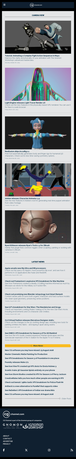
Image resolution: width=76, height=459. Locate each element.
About (6, 436)
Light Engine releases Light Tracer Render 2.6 (25, 103)
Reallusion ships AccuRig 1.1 (17, 151)
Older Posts (66, 399)
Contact (7, 439)
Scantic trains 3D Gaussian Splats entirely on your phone (30, 370)
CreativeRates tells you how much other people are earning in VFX (34, 378)
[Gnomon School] (12, 426)
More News (38, 346)
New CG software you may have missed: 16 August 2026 (29, 394)
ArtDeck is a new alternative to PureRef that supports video (31, 386)
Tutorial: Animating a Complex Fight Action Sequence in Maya (32, 56)
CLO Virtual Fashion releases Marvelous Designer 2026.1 (29, 320)
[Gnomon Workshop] (33, 426)
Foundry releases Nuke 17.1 (17, 362)
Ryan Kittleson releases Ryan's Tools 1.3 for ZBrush (27, 245)
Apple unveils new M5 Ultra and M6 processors (25, 268)
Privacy (6, 444)
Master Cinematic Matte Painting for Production (26, 354)
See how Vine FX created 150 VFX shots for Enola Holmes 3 (30, 366)
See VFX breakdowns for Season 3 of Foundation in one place (32, 358)
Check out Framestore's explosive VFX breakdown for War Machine (34, 281)
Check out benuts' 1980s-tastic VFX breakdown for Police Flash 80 (34, 382)
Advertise (8, 441)
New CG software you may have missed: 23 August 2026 (29, 350)
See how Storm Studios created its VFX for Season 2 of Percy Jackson (35, 374)
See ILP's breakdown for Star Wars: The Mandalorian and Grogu (33, 307)
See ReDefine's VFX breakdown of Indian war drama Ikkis (30, 390)
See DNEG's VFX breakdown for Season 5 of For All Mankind (31, 333)
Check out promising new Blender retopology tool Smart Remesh (34, 294)
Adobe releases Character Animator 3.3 (22, 198)
